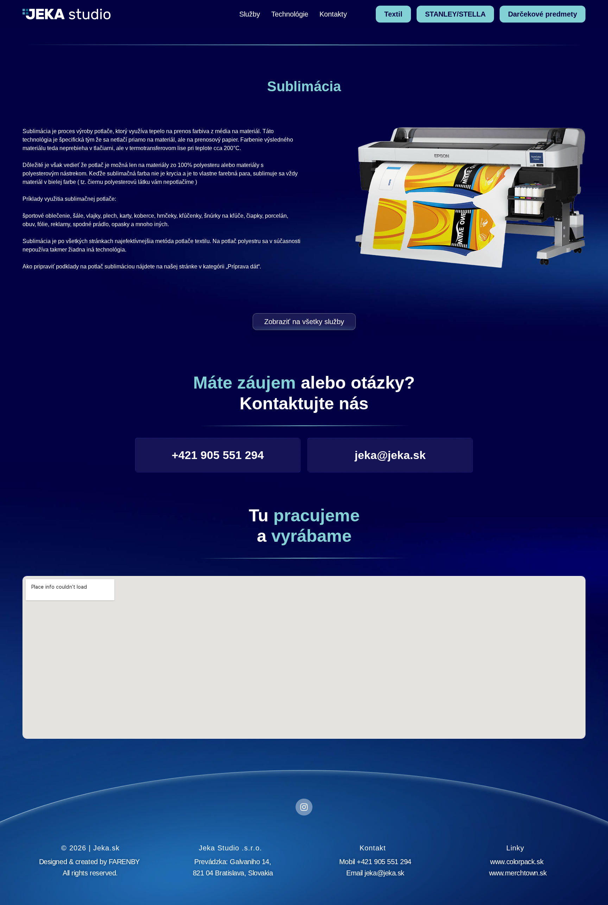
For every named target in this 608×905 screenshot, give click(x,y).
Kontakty (333, 14)
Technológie (289, 14)
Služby (249, 14)
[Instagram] (304, 807)
